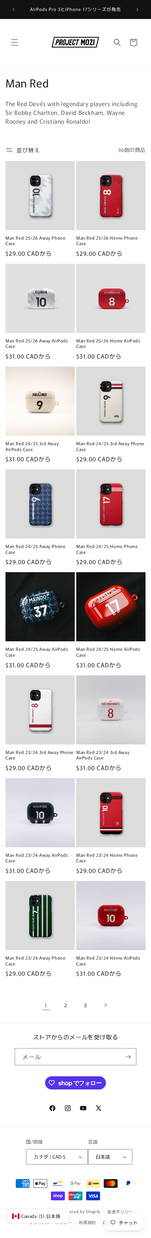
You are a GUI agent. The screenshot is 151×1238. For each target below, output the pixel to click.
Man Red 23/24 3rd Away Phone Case (39, 755)
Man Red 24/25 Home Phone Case (106, 549)
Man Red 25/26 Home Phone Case (106, 240)
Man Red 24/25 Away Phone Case (35, 549)
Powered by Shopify (81, 1211)
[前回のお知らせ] (13, 9)
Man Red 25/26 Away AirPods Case (36, 343)
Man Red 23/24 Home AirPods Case (108, 960)
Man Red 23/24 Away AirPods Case (36, 857)
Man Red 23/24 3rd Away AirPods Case (102, 755)
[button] (15, 42)
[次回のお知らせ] (137, 9)
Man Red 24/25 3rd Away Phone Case (110, 446)
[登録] (128, 1056)
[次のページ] (105, 1005)
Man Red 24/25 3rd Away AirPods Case (32, 446)
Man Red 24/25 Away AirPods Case (36, 651)
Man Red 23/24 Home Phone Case (106, 857)
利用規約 (87, 1222)
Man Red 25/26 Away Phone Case (35, 240)
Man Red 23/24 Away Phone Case (35, 960)
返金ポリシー (120, 1211)
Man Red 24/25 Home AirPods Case (108, 651)
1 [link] (45, 1005)
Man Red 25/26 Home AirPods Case (108, 343)
